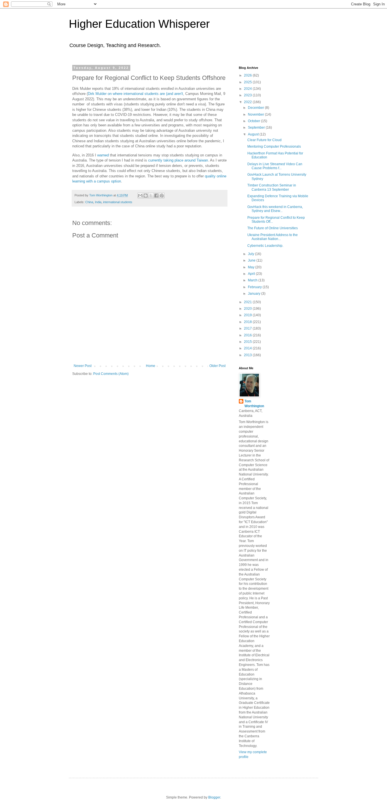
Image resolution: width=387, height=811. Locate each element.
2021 (248, 302)
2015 (248, 342)
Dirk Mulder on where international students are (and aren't (135, 94)
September (257, 127)
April (252, 274)
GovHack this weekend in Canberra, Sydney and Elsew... (275, 209)
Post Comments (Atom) (111, 374)
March (253, 280)
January (254, 294)
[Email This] (140, 195)
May (251, 267)
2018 (248, 322)
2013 (248, 355)
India (98, 202)
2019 (248, 315)
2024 (248, 89)
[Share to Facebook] (156, 195)
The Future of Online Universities (272, 228)
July (251, 254)
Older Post (217, 366)
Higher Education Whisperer (139, 24)
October (254, 121)
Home (150, 366)
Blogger (214, 797)
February (255, 287)
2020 (248, 309)
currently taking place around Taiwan (178, 160)
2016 (248, 335)
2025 (248, 82)
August (254, 134)
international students (117, 202)
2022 (248, 102)
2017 (248, 328)
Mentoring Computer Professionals (274, 146)
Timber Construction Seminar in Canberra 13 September (271, 187)
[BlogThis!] (145, 195)
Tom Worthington (254, 403)
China (89, 202)
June (252, 260)
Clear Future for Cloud (264, 140)
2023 (248, 95)
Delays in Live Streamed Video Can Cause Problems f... (274, 166)
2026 (248, 75)
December (256, 108)
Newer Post (83, 366)
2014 (248, 348)
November (256, 114)
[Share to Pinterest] (162, 195)
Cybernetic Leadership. (265, 246)
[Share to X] (151, 195)
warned (103, 155)
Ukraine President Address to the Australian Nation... (272, 237)
